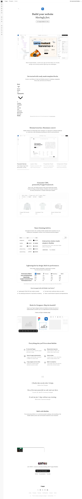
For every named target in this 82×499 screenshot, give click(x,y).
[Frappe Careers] (2, 34)
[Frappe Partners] (2, 6)
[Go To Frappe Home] (1, 1)
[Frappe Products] (2, 4)
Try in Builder (52, 249)
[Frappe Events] (2, 26)
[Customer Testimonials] (2, 32)
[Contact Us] (2, 13)
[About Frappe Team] (2, 21)
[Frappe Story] (2, 17)
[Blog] (2, 11)
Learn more (45, 249)
